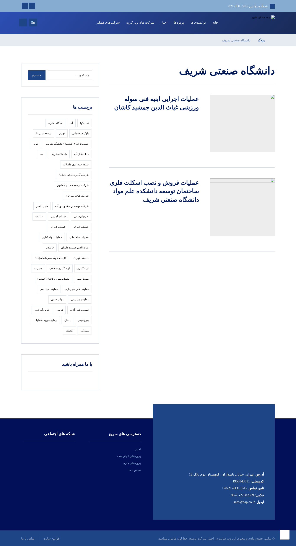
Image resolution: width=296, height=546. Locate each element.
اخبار (138, 449)
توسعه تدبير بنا (43, 133)
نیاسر (60, 309)
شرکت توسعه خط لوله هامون (73, 185)
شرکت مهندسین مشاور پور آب (72, 206)
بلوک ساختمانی (80, 133)
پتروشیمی (83, 320)
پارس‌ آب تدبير (41, 309)
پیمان (67, 320)
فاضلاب (50, 247)
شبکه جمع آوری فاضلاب (76, 164)
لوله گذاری (83, 268)
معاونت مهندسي (49, 289)
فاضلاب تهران (81, 257)
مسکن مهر (83, 278)
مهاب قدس (57, 299)
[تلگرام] (36, 452)
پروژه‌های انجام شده (129, 456)
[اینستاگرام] (62, 452)
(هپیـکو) (84, 123)
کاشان (69, 330)
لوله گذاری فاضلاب (59, 268)
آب (71, 123)
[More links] (87, 22)
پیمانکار (84, 330)
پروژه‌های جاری (132, 463)
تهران (62, 133)
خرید (36, 143)
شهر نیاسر (42, 206)
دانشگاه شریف (59, 154)
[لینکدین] (49, 452)
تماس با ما (134, 470)
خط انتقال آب (81, 154)
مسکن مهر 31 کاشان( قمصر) (53, 278)
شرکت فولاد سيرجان (77, 195)
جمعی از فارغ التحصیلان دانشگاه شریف (67, 143)
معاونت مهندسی (80, 299)
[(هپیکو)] (258, 17)
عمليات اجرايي (59, 216)
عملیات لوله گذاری (52, 237)
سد (41, 154)
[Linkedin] (32, 6)
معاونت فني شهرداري (77, 289)
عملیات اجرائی (81, 226)
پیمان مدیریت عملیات (45, 320)
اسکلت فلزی (55, 123)
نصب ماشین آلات (79, 309)
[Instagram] (25, 6)
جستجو (36, 75)
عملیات (39, 216)
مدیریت (38, 268)
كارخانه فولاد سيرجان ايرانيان (50, 257)
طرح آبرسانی (81, 216)
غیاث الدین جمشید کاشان (75, 247)
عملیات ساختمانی (79, 237)
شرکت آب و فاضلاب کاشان (74, 174)
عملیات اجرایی (57, 226)
